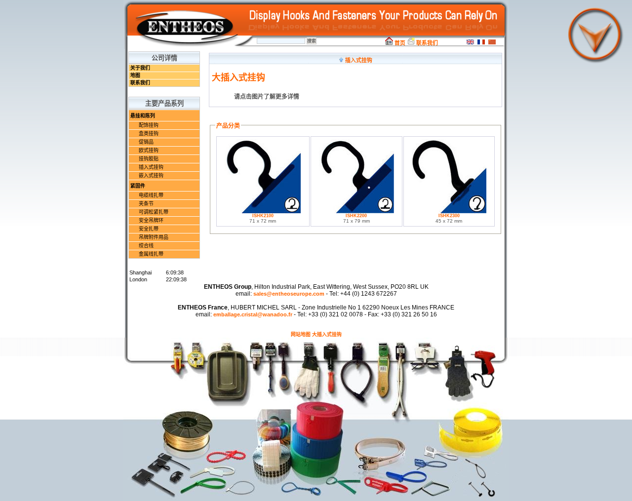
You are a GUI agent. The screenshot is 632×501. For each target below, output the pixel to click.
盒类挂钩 (148, 133)
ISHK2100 (263, 215)
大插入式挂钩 (327, 334)
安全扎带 (148, 228)
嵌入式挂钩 (151, 175)
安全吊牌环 (151, 220)
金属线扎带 (151, 254)
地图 (135, 75)
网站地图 (301, 334)
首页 (399, 43)
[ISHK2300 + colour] (449, 211)
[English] (469, 43)
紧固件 (137, 186)
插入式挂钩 (151, 167)
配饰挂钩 (148, 125)
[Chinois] (491, 43)
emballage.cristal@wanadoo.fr (252, 314)
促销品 (146, 142)
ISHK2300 (449, 215)
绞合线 (146, 245)
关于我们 (140, 68)
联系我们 (426, 43)
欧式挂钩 (148, 150)
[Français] (480, 43)
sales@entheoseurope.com (288, 294)
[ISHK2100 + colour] (263, 211)
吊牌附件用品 (153, 237)
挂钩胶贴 (148, 158)
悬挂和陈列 (142, 115)
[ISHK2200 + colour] (356, 211)
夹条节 (146, 203)
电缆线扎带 (151, 195)
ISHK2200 (356, 215)
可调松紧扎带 (153, 212)
